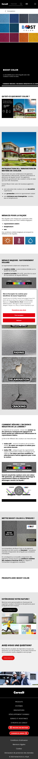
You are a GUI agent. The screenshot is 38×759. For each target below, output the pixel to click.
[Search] (21, 4)
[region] (19, 307)
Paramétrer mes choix (19, 310)
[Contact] (27, 4)
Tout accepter (19, 315)
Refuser (19, 320)
